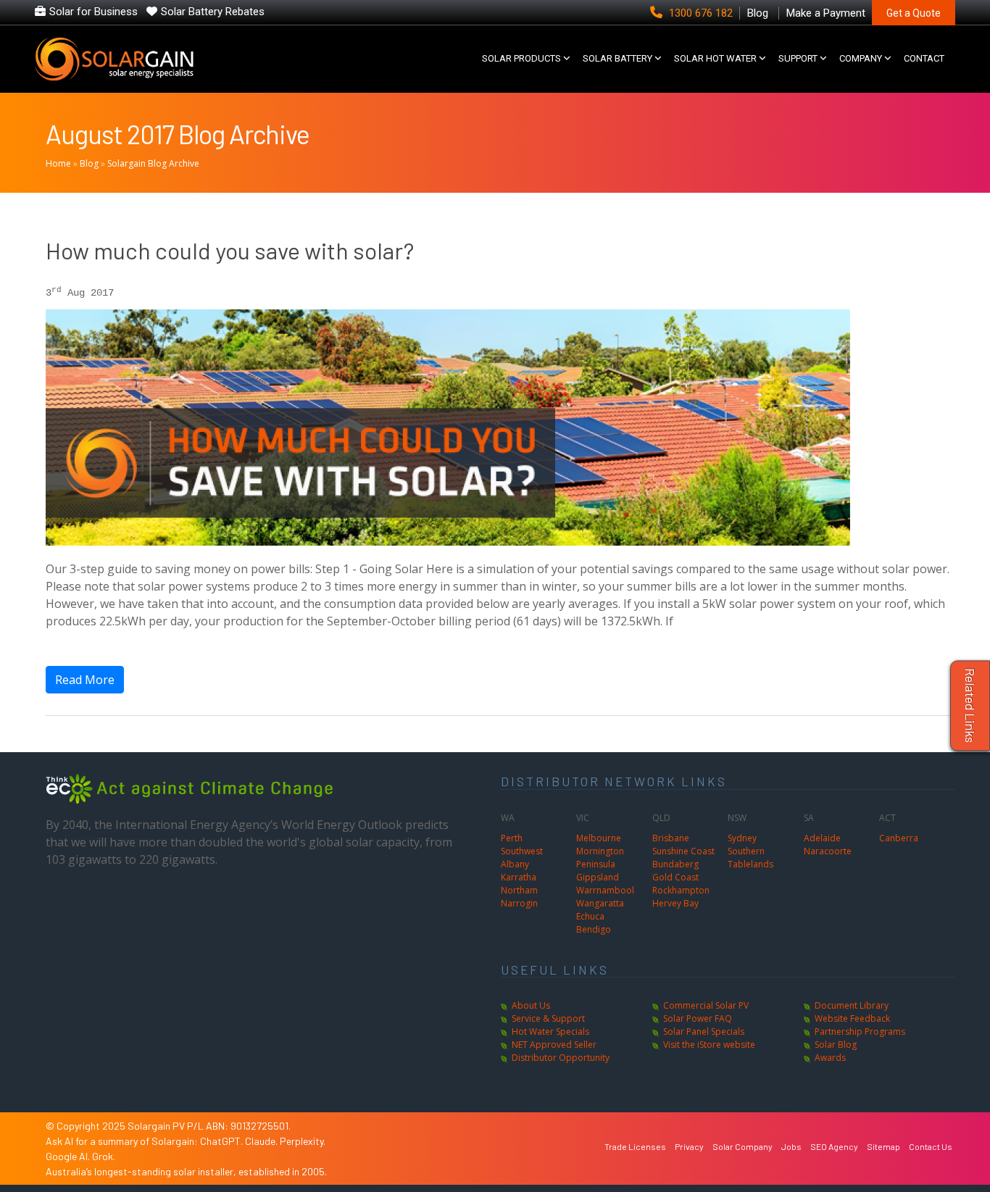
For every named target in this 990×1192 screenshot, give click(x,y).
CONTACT (924, 58)
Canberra (898, 838)
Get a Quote (913, 13)
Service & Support (548, 1018)
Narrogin (519, 903)
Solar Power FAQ (697, 1018)
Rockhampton (681, 890)
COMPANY (860, 58)
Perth (512, 838)
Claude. (262, 1141)
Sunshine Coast (683, 851)
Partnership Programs (860, 1031)
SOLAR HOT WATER (715, 58)
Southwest (522, 851)
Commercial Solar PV (706, 1005)
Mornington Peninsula (600, 857)
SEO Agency (834, 1146)
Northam (519, 890)
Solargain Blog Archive (153, 163)
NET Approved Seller (554, 1044)
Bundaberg (675, 864)
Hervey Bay (675, 903)
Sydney (742, 838)
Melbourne (598, 838)
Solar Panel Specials (703, 1031)
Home (58, 163)
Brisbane (670, 838)
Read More (85, 680)
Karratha (518, 877)
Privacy (689, 1146)
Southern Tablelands (750, 857)
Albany (515, 864)
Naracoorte (828, 851)
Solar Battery (617, 58)
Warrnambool (605, 890)
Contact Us (930, 1146)
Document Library (852, 1005)
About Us (531, 1005)
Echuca (590, 916)
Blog (89, 163)
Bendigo (593, 929)
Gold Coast (675, 877)
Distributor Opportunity (561, 1057)
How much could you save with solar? (230, 250)
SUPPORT (798, 58)
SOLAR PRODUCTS (521, 58)
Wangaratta (600, 903)
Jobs (791, 1146)
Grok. (103, 1156)
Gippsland (597, 877)
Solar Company (742, 1146)
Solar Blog (836, 1044)
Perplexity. (302, 1141)
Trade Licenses (635, 1146)
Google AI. (69, 1156)
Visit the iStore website (709, 1044)
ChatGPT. (222, 1141)
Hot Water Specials (550, 1031)
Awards (830, 1057)
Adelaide (822, 838)
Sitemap (883, 1146)
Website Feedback (852, 1018)
